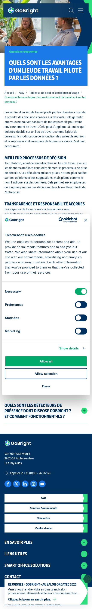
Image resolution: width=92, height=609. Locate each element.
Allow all (46, 361)
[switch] (81, 304)
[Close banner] (85, 219)
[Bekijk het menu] (80, 10)
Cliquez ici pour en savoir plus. (29, 599)
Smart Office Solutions (27, 565)
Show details (69, 348)
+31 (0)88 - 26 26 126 (37, 473)
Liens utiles (15, 554)
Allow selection (46, 373)
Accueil (9, 93)
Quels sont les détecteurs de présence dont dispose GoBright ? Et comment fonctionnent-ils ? (37, 411)
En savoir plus (18, 542)
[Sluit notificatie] (87, 579)
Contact (12, 577)
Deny (46, 386)
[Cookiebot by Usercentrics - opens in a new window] (58, 220)
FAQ (21, 93)
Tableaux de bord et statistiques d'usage (54, 93)
